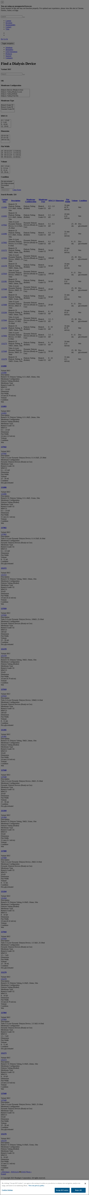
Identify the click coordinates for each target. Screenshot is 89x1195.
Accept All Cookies (62, 1190)
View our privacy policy (36, 1185)
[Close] (85, 1183)
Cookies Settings (7, 1190)
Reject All (78, 1190)
